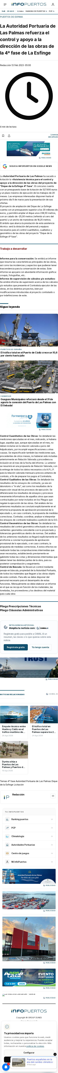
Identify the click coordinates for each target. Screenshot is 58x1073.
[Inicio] (29, 4)
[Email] (52, 795)
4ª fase (11, 781)
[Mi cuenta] (53, 4)
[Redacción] (6, 797)
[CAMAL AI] (20, 11)
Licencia (53, 135)
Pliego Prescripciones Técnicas (20, 606)
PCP (50, 11)
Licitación (19, 784)
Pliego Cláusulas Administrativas (21, 610)
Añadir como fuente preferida (29, 166)
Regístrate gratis (16, 647)
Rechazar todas (29, 1066)
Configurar (29, 1052)
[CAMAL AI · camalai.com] (42, 628)
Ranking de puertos (35, 11)
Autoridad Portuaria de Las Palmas (33, 781)
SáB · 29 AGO (8, 11)
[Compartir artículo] (9, 136)
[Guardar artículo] (3, 136)
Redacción (5, 65)
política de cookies (35, 1046)
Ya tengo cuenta (40, 647)
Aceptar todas (29, 1059)
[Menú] (5, 4)
